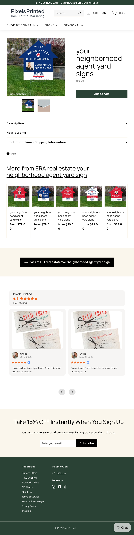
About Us (27, 491)
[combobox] (69, 13)
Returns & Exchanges (33, 501)
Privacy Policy (29, 506)
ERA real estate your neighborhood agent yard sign (48, 171)
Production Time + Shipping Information (36, 142)
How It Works (16, 133)
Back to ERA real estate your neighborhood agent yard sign (69, 262)
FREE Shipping (29, 477)
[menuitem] (22, 25)
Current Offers (29, 472)
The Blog (26, 510)
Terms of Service (30, 496)
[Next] (63, 105)
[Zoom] (36, 67)
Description (15, 123)
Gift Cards (27, 487)
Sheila (23, 353)
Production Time (30, 482)
